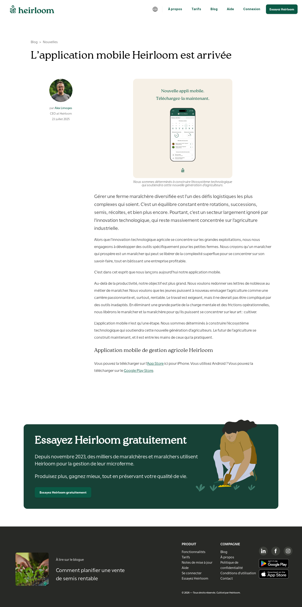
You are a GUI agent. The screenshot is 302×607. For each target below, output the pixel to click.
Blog (214, 9)
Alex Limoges (63, 108)
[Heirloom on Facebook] (275, 551)
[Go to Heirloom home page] (32, 10)
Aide (230, 9)
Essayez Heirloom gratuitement (63, 492)
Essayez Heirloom (282, 9)
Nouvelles (50, 41)
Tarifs (196, 9)
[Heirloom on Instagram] (288, 551)
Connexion (251, 9)
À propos (175, 9)
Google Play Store (138, 370)
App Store (155, 363)
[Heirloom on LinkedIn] (263, 551)
